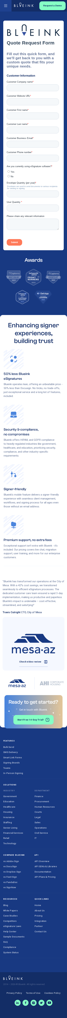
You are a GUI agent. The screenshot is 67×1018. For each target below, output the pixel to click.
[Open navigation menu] (6, 6)
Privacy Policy (14, 993)
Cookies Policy (52, 993)
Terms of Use (33, 993)
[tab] (17, 683)
